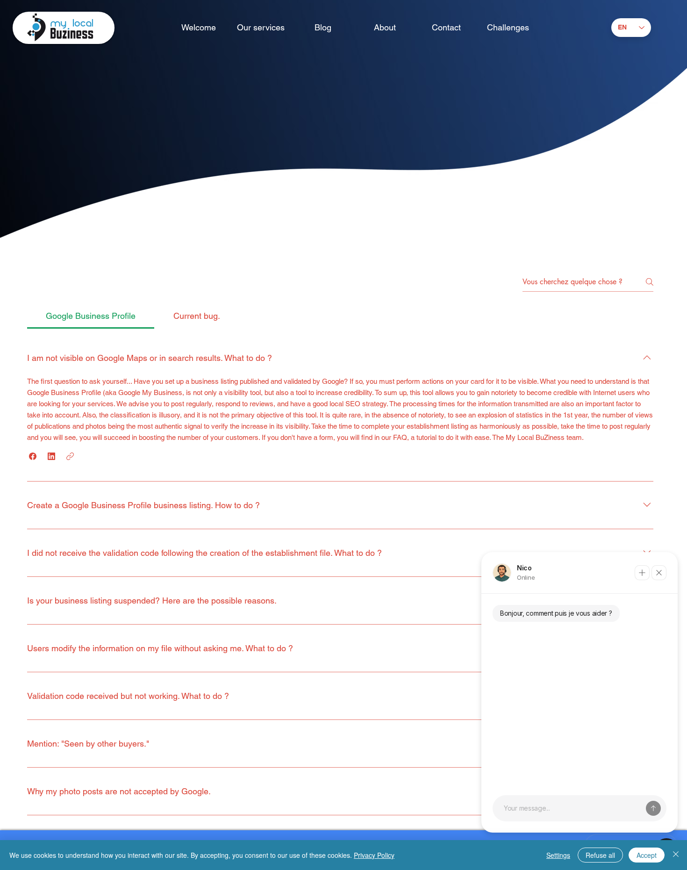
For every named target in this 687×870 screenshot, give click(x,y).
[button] (32, 456)
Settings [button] (558, 855)
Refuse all (600, 855)
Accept (647, 855)
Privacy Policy (374, 855)
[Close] (675, 855)
